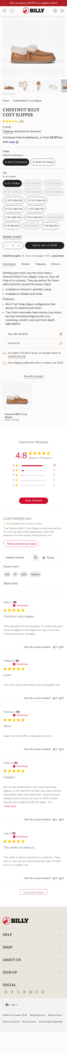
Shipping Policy (37, 1015)
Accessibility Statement (50, 1021)
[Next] (62, 3)
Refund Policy (55, 1015)
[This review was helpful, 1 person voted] (54, 819)
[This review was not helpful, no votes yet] (60, 647)
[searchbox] (18, 557)
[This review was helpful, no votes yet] (54, 647)
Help (7, 935)
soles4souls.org (16, 356)
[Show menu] (4, 11)
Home (6, 100)
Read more (10, 806)
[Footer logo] (16, 921)
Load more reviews (33, 892)
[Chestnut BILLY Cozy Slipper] (17, 396)
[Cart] (62, 11)
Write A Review (33, 500)
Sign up (10, 972)
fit (15, 574)
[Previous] (4, 3)
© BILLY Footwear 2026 (15, 1015)
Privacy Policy (29, 1021)
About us (12, 960)
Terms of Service (11, 1021)
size (7, 574)
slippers (35, 574)
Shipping (8, 131)
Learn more (58, 256)
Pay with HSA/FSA (18, 334)
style (23, 574)
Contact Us (14, 343)
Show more (10, 583)
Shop (8, 947)
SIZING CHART (12, 237)
